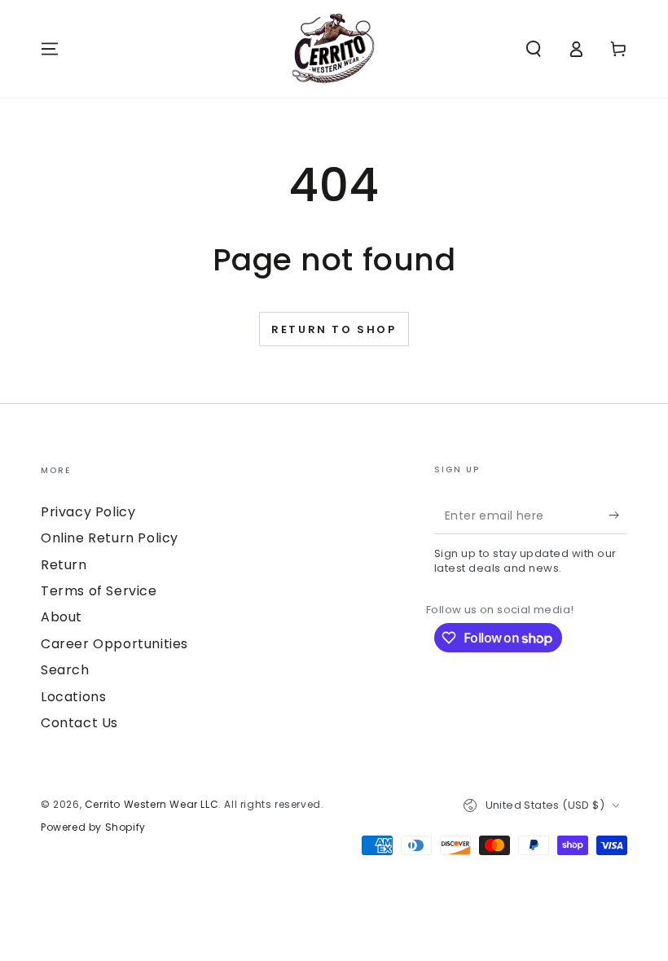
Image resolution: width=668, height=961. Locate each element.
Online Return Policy (109, 538)
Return (64, 564)
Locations (73, 696)
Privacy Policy (88, 511)
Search (65, 669)
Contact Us (79, 722)
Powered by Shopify (93, 827)
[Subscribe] (618, 515)
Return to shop (333, 329)
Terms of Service (99, 590)
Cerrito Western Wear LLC (151, 804)
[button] (533, 49)
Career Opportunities (114, 643)
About (61, 617)
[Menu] (50, 49)
